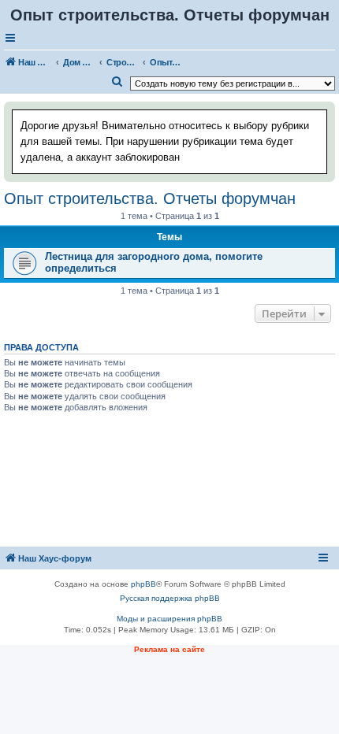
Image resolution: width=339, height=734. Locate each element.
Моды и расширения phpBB (169, 618)
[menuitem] (117, 81)
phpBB (143, 584)
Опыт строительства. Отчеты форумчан (150, 198)
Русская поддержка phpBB (170, 598)
